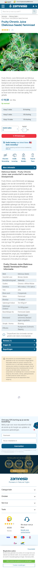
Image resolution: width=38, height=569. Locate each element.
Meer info (8, 148)
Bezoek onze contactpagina (25, 531)
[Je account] (33, 6)
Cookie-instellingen (19, 565)
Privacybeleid (27, 450)
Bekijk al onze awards (19, 471)
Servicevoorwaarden (9, 451)
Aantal (24, 126)
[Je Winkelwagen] (36, 6)
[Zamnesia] (18, 6)
